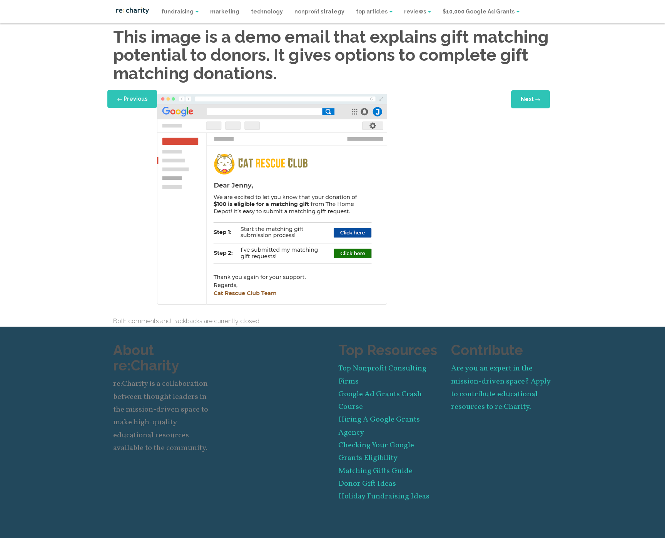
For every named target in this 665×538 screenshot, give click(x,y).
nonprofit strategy (319, 11)
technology (267, 11)
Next (530, 99)
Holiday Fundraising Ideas (383, 496)
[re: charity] (132, 10)
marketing (224, 11)
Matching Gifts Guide (375, 471)
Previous (132, 99)
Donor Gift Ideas (367, 483)
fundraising (178, 11)
